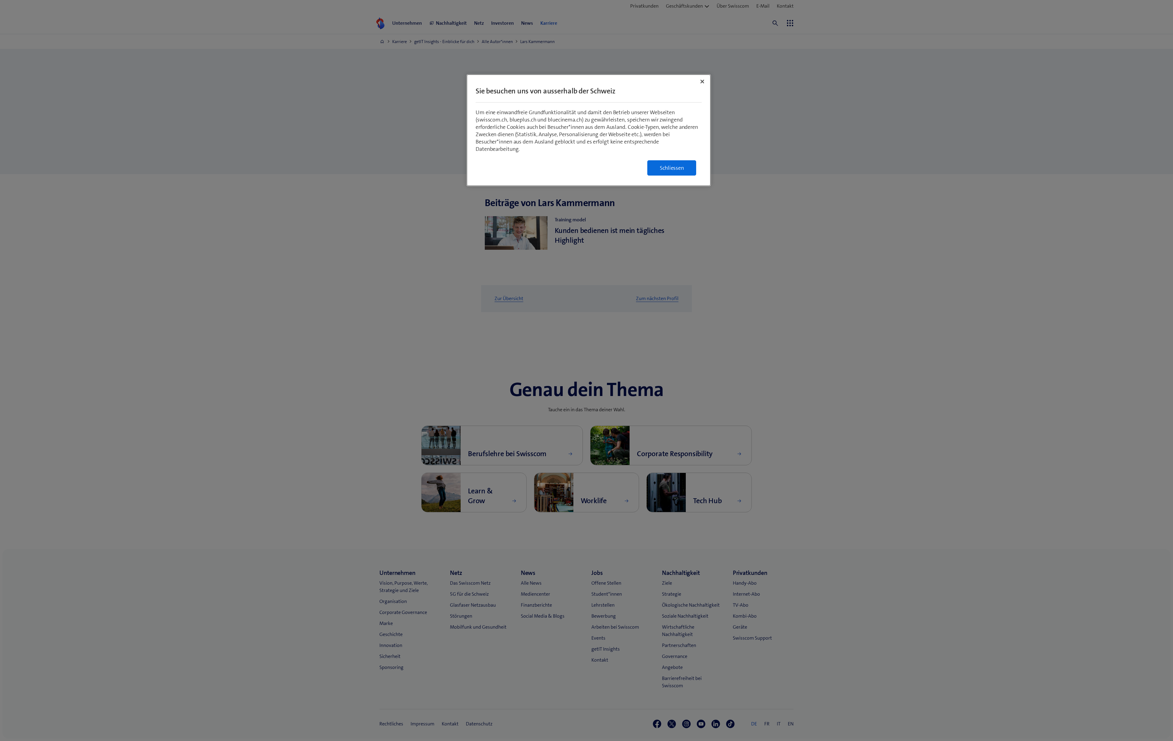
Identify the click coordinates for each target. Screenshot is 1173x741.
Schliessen (672, 168)
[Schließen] (702, 81)
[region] (588, 130)
